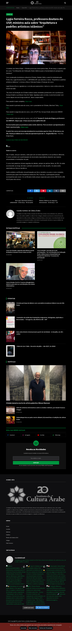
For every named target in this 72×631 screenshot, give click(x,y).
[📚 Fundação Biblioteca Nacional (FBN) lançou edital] (56, 595)
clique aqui (28, 101)
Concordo (23, 628)
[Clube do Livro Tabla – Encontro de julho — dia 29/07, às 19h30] (10, 351)
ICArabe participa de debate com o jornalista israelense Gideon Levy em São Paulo (40, 304)
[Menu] (7, 3)
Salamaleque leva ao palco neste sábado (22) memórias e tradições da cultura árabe (41, 418)
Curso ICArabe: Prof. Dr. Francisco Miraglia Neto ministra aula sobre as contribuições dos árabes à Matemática (20, 284)
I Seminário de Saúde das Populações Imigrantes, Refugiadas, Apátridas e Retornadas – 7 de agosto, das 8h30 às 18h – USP (39, 318)
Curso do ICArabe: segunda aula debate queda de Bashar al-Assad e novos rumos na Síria (20, 251)
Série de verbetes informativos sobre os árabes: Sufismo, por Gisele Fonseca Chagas (40, 409)
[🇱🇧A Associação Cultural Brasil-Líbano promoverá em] (56, 574)
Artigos (8, 540)
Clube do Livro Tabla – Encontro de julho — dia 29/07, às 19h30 (35, 346)
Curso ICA (9, 14)
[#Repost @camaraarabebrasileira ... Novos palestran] (15, 574)
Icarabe (8, 529)
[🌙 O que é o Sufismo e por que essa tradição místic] (36, 574)
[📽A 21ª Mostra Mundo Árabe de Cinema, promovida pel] (36, 595)
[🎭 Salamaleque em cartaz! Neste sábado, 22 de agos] (15, 595)
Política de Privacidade (47, 465)
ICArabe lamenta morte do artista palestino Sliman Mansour (28, 403)
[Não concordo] (70, 627)
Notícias (8, 532)
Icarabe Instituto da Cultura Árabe (28, 211)
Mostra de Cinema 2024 (12, 537)
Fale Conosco (9, 543)
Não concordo (33, 628)
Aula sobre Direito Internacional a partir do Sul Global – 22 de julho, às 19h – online (40, 333)
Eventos (8, 535)
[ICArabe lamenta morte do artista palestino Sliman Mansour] (36, 383)
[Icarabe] (36, 3)
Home (7, 526)
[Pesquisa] (65, 3)
